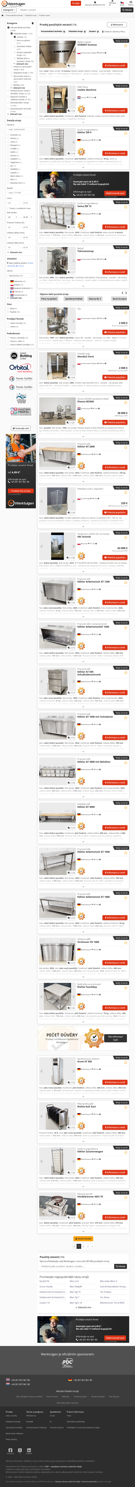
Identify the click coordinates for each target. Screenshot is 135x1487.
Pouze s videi (17, 341)
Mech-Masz (16, 176)
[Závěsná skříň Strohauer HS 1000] (57, 951)
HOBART (15, 159)
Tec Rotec (105, 1297)
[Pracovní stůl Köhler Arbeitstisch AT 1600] (57, 861)
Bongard (15, 145)
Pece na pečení (23, 42)
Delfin (14, 152)
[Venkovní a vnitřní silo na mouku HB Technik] (57, 546)
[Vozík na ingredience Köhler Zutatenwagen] (57, 1161)
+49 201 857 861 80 (20, 1380)
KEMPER (15, 169)
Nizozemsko (20, 295)
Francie (18, 291)
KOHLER (15, 135)
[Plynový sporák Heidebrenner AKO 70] (57, 1206)
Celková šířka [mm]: (15, 243)
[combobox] (21, 275)
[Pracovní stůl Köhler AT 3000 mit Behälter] (57, 771)
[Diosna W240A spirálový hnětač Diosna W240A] (57, 411)
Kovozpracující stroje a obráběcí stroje (20, 92)
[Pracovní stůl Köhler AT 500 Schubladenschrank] (57, 681)
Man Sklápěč (76, 1286)
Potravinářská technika (20, 29)
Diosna (14, 155)
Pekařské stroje (23, 33)
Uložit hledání (84, 1238)
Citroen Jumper (80, 1396)
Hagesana (16, 162)
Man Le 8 (74, 1281)
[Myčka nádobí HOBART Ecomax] (57, 54)
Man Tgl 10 (75, 1291)
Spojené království (23, 288)
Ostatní (22, 37)
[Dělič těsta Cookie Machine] (57, 99)
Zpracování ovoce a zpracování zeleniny (22, 79)
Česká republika (20, 264)
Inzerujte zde (22, 428)
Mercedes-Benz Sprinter (67, 1403)
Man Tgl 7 (74, 1297)
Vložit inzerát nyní (115, 193)
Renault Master (98, 1396)
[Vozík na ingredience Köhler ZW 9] (57, 142)
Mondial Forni (17, 183)
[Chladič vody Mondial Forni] (57, 366)
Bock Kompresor (121, 298)
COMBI (14, 148)
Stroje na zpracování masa (23, 68)
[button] (130, 3)
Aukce (14, 326)
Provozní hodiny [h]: (16, 222)
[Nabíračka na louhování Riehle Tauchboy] (57, 996)
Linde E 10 (45, 1302)
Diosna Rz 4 (95, 298)
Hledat (128, 9)
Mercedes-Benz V (108, 1281)
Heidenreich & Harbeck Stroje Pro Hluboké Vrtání (64, 1297)
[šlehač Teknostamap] (57, 260)
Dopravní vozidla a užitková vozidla (20, 98)
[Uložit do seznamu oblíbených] (125, 45)
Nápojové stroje (23, 72)
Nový (13, 308)
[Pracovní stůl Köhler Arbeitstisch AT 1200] (57, 591)
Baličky (19, 85)
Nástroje (65, 1396)
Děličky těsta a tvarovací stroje (25, 59)
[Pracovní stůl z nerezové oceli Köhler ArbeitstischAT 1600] (57, 636)
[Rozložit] (83, 79)
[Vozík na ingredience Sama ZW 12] (57, 215)
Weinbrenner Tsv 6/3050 (112, 1302)
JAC (13, 165)
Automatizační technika (20, 110)
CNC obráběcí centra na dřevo (29, 1396)
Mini (13, 179)
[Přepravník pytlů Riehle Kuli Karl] (57, 1116)
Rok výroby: (12, 212)
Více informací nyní (115, 1038)
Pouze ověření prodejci (22, 344)
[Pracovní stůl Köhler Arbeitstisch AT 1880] (57, 906)
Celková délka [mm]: (16, 232)
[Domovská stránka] (2, 15)
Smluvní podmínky (89, 1481)
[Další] (73, 54)
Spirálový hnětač (24, 47)
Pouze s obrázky (19, 337)
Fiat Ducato (114, 1396)
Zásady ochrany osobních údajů (67, 1481)
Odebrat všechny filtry (114, 31)
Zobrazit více (84, 1307)
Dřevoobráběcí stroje (19, 104)
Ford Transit (52, 1396)
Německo (20, 281)
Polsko (18, 284)
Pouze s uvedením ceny (20, 208)
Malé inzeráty (18, 323)
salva (13, 141)
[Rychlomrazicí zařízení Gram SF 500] (57, 1071)
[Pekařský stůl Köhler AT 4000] (57, 816)
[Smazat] (64, 31)
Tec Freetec (105, 1291)
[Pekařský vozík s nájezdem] (57, 501)
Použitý (15, 312)
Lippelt (14, 172)
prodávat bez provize (21, 491)
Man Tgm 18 (76, 1302)
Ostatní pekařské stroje (24, 54)
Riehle (14, 138)
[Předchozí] (41, 54)
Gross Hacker (46, 1286)
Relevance (117, 24)
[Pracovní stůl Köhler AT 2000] (57, 456)
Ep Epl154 (44, 1281)
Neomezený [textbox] (16, 275)
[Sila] (57, 321)
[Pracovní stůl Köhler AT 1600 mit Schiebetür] (57, 726)
